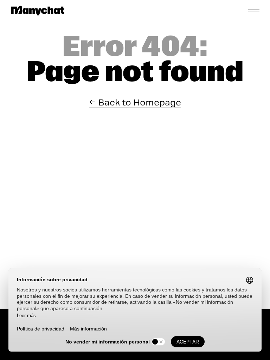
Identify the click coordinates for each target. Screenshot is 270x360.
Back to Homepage (138, 102)
